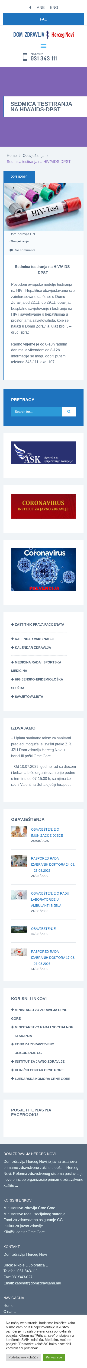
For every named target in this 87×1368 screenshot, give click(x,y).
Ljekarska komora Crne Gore (42, 1079)
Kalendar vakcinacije (35, 639)
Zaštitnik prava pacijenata (39, 624)
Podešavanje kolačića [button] (23, 1357)
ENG (54, 8)
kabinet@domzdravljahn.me (38, 1283)
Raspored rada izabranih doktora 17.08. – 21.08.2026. (53, 958)
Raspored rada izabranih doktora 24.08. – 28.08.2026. (53, 864)
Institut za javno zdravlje (39, 1061)
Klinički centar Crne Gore (39, 1070)
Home (12, 156)
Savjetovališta (29, 696)
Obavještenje (43, 929)
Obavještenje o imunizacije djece (47, 832)
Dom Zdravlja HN (22, 234)
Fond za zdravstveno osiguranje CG (33, 1220)
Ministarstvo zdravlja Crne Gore (29, 1208)
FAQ (43, 19)
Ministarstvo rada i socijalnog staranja (34, 1214)
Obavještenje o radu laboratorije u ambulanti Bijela (50, 899)
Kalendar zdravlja (33, 647)
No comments (24, 250)
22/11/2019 (19, 177)
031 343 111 (44, 59)
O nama (9, 1312)
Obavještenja (34, 156)
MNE (40, 8)
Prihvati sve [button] (54, 1357)
